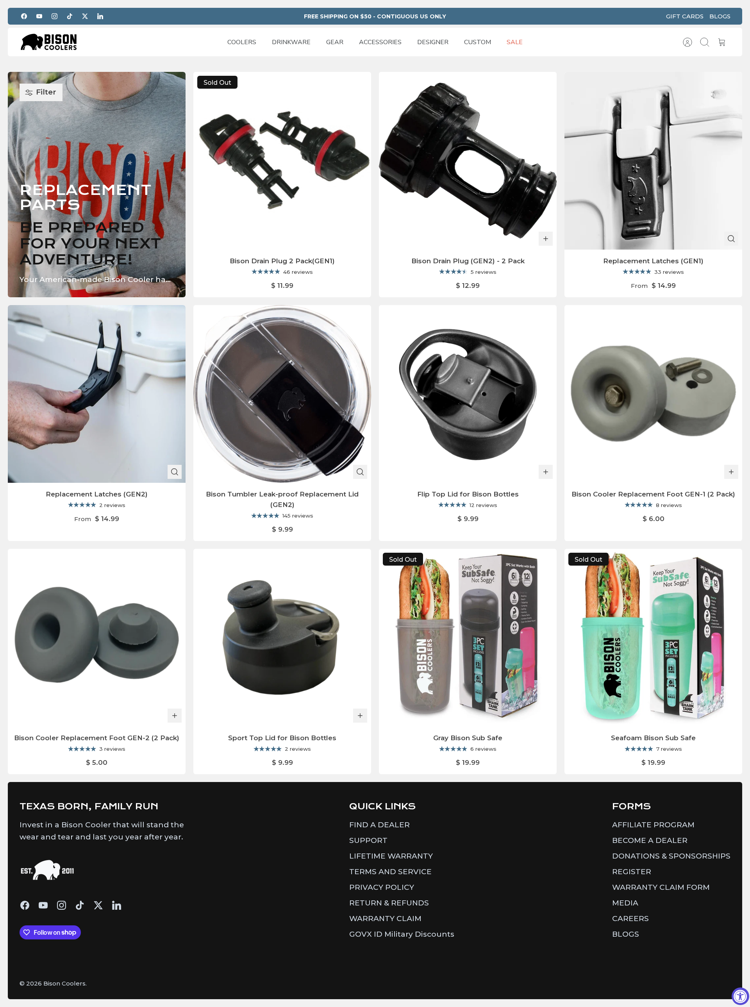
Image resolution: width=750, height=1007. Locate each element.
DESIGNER (432, 42)
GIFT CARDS (685, 16)
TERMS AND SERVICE (390, 871)
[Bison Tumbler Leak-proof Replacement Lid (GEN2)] (282, 394)
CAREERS (630, 918)
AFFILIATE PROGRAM (653, 824)
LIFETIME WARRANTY (391, 856)
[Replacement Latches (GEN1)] (653, 161)
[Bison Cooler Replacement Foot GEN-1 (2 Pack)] (653, 394)
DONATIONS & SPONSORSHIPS (671, 856)
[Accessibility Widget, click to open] (740, 996)
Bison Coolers (64, 983)
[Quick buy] (731, 239)
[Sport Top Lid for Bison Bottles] (282, 638)
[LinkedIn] (100, 16)
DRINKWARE (291, 42)
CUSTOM (477, 42)
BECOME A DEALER (650, 840)
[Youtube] (39, 16)
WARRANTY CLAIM (385, 918)
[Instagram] (54, 16)
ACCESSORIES (380, 42)
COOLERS (241, 42)
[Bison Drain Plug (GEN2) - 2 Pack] (468, 161)
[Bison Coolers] (49, 42)
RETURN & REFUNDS (389, 902)
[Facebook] (24, 16)
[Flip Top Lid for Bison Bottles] (468, 394)
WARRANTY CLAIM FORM (661, 887)
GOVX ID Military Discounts (401, 934)
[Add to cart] (546, 239)
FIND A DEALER (379, 824)
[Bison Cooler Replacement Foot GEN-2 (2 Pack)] (97, 638)
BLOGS (719, 16)
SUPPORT (368, 840)
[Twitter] (85, 16)
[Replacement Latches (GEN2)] (97, 394)
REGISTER (631, 871)
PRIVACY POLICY (381, 887)
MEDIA (625, 902)
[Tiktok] (69, 16)
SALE (515, 42)
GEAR (334, 42)
